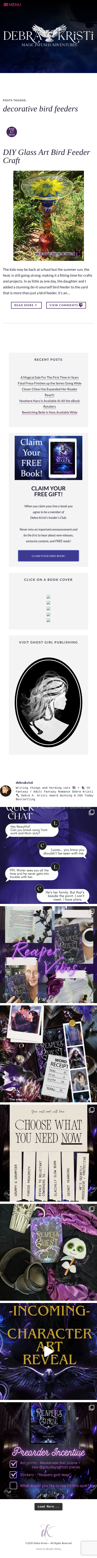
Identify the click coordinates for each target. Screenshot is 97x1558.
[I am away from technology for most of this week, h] (48, 1153)
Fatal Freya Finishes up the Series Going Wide (49, 383)
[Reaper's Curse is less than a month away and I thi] (48, 1450)
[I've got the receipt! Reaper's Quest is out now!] (48, 1053)
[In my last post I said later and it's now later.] (48, 1351)
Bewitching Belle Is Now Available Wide (49, 412)
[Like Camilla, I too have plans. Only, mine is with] (48, 855)
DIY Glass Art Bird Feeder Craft (46, 156)
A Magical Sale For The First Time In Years (50, 377)
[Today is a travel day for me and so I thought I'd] (48, 1252)
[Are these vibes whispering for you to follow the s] (48, 954)
